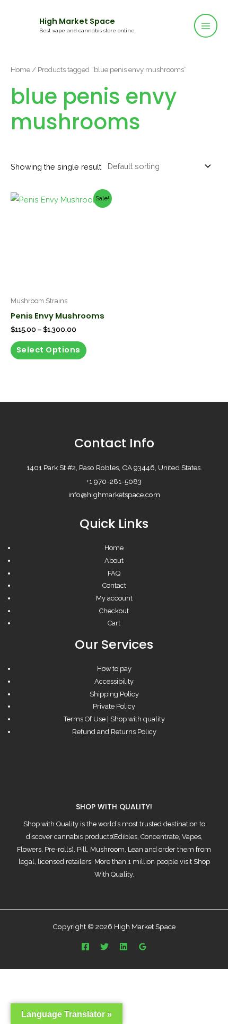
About (114, 560)
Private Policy (114, 706)
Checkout (114, 611)
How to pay (114, 669)
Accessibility (114, 681)
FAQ (114, 573)
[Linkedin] (123, 946)
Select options (48, 350)
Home (20, 69)
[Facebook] (85, 946)
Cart (114, 623)
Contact (114, 585)
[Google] (142, 946)
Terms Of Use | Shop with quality (114, 719)
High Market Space (77, 21)
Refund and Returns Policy (114, 732)
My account (114, 598)
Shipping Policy (114, 694)
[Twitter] (104, 946)
